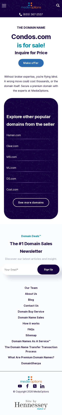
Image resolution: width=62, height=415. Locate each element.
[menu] (4, 6)
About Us (31, 293)
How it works (31, 323)
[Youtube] (20, 386)
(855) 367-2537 (33, 14)
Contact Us (31, 305)
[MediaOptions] (31, 4)
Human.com (13, 135)
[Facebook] (27, 386)
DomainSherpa (31, 363)
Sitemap (31, 335)
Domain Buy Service (31, 311)
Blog (31, 299)
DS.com (11, 178)
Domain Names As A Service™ (31, 341)
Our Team (31, 287)
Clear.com (12, 146)
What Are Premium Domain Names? (31, 357)
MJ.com (11, 167)
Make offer (31, 63)
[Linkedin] (42, 386)
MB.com (11, 156)
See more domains (31, 202)
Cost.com (12, 189)
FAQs (31, 329)
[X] (35, 386)
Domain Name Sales (31, 317)
